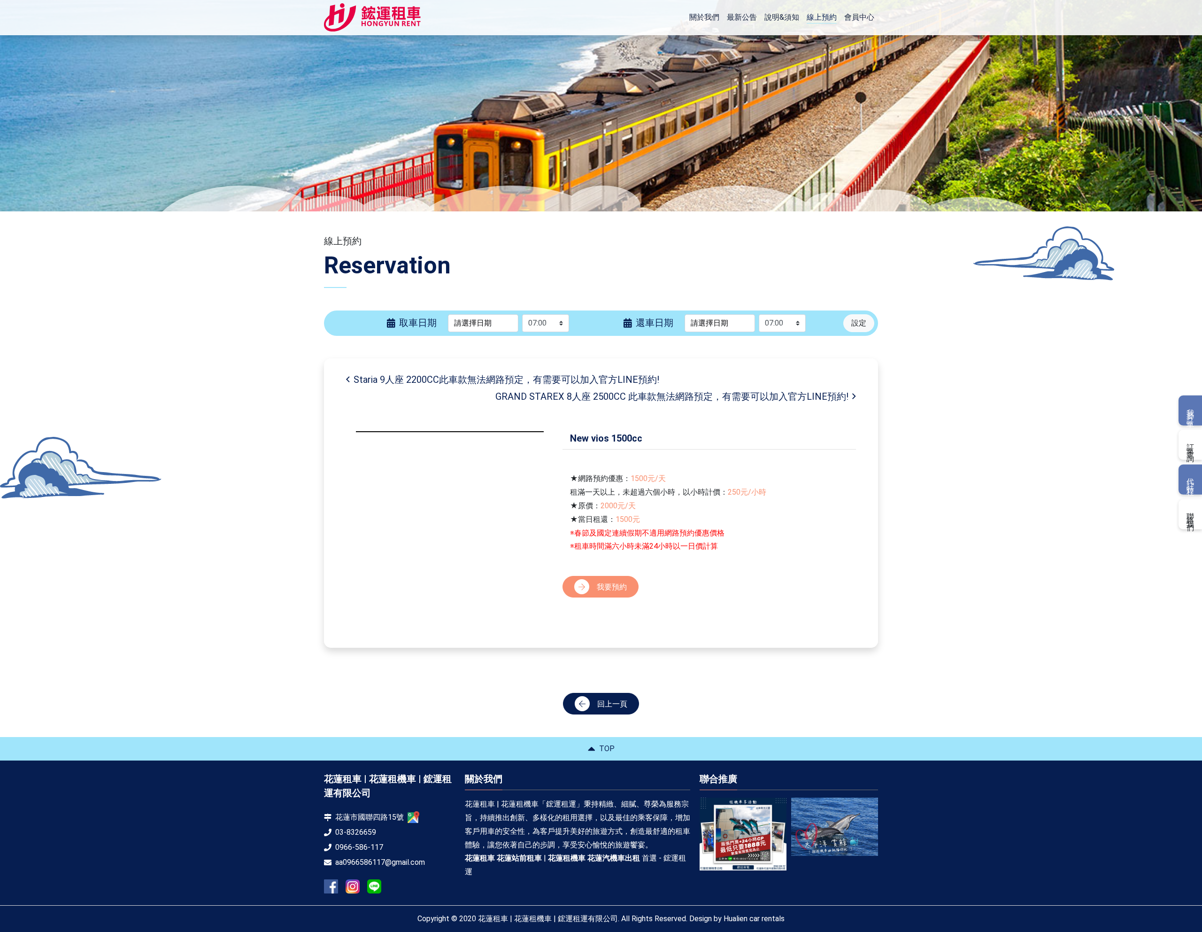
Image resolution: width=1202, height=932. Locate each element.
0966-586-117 (359, 847)
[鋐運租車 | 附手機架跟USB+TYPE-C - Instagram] (353, 886)
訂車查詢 (1190, 444)
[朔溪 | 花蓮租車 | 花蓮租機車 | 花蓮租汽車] (834, 830)
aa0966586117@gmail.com (380, 862)
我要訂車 (1190, 410)
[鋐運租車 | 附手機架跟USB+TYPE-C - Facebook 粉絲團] (331, 886)
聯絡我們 (1190, 513)
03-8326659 (355, 832)
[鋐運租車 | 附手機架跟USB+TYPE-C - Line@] (374, 886)
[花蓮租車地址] (413, 817)
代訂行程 (1190, 479)
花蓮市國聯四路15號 (369, 817)
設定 (858, 322)
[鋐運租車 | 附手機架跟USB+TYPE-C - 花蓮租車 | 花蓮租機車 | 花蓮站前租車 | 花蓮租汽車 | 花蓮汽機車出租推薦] (372, 17)
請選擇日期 (473, 322)
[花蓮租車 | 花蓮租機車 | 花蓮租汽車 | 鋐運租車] (743, 826)
